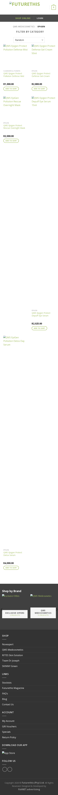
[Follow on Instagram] (9, 769)
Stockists (7, 682)
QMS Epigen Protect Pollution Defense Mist (13, 74)
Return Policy (9, 737)
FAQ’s (5, 693)
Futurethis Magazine (13, 688)
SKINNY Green (9, 666)
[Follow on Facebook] (4, 769)
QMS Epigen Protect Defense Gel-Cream (41, 74)
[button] (3, 7)
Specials (6, 731)
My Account (8, 721)
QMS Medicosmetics (24, 26)
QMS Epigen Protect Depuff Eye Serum (41, 314)
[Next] (55, 609)
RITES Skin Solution (12, 655)
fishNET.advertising (29, 789)
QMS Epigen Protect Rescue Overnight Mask (14, 126)
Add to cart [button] (11, 89)
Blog (4, 699)
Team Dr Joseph (10, 660)
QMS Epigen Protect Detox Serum (12, 553)
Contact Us (8, 704)
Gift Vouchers (9, 726)
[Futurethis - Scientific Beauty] (25, 7)
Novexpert (7, 644)
